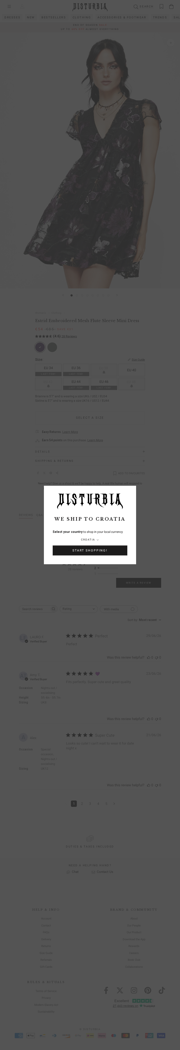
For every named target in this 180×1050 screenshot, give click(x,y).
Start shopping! (90, 550)
